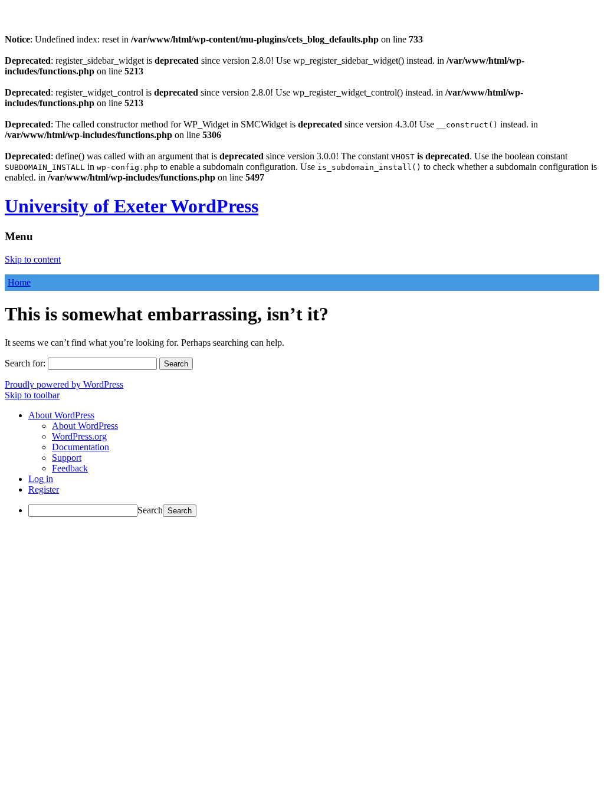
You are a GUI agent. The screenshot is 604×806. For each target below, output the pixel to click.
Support (66, 458)
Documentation (80, 447)
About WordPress (85, 426)
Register (43, 489)
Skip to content (33, 259)
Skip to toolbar (32, 395)
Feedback (70, 468)
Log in (40, 479)
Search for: (25, 363)
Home (19, 282)
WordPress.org (79, 436)
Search (150, 510)
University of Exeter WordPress (131, 206)
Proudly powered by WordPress (64, 384)
